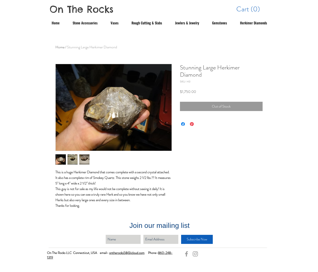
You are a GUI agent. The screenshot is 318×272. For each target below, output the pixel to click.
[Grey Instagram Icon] (195, 253)
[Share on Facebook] (183, 124)
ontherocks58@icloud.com (127, 252)
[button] (248, 9)
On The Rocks (81, 9)
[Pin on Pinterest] (192, 124)
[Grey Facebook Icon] (186, 253)
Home (59, 47)
